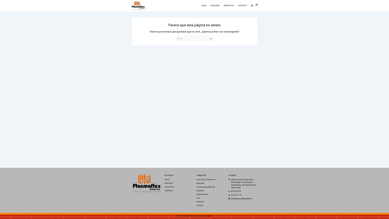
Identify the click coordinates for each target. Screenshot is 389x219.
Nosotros (215, 5)
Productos (229, 5)
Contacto (242, 5)
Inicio (204, 5)
